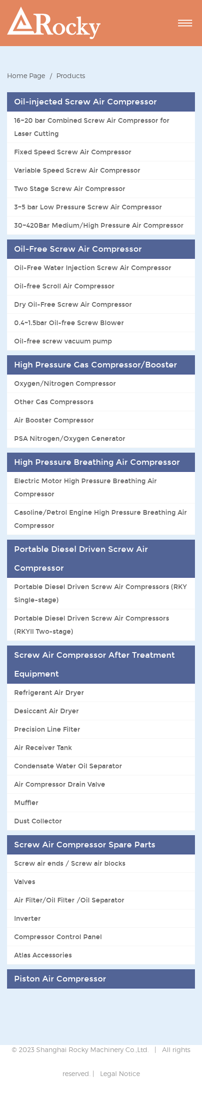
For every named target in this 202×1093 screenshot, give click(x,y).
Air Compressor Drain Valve (59, 784)
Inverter (27, 918)
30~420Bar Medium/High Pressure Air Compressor (99, 225)
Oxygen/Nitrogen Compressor (65, 383)
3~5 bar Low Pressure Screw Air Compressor (88, 207)
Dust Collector (38, 821)
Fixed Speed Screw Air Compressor (73, 152)
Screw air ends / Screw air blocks (69, 863)
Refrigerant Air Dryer (49, 692)
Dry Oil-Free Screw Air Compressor (73, 304)
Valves (24, 882)
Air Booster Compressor (54, 420)
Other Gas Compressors (53, 402)
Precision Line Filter (47, 729)
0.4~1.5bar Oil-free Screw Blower (69, 323)
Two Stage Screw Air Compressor (69, 188)
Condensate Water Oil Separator (68, 766)
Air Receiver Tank (43, 747)
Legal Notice (120, 1073)
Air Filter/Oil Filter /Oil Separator (69, 900)
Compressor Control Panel (58, 937)
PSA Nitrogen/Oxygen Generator (69, 438)
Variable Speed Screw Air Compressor (77, 170)
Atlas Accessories (43, 955)
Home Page (26, 76)
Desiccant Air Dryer (46, 711)
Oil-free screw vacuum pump (63, 341)
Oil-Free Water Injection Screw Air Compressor (92, 267)
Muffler (26, 802)
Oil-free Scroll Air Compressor (64, 286)
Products (70, 76)
